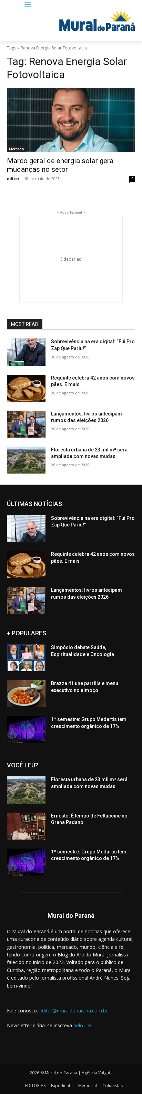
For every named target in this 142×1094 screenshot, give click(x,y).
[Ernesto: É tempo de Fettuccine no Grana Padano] (26, 826)
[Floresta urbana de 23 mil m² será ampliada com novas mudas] (26, 460)
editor (13, 178)
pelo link (82, 1025)
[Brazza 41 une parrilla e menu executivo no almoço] (26, 693)
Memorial (87, 1085)
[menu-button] (27, 5)
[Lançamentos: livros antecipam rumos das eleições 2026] (26, 424)
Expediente (62, 1085)
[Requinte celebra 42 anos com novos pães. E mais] (26, 388)
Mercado (16, 149)
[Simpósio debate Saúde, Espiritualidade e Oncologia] (26, 657)
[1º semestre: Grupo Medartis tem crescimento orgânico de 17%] (26, 729)
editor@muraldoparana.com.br (73, 1010)
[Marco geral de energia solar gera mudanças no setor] (71, 120)
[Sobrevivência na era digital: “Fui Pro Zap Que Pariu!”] (26, 351)
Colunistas (112, 1085)
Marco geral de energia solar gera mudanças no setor (60, 165)
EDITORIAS (35, 1085)
